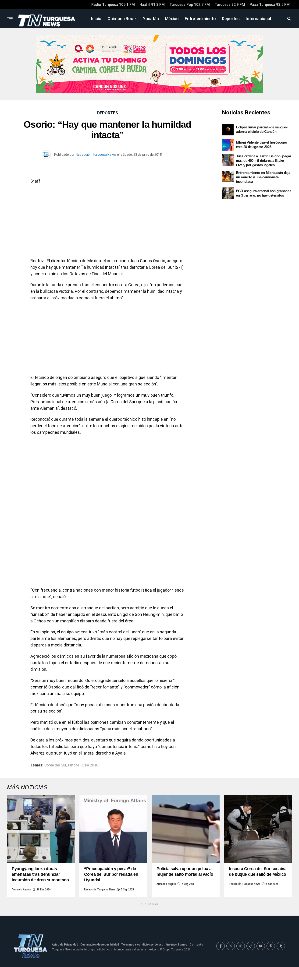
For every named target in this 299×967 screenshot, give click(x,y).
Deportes (231, 18)
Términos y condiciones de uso (142, 944)
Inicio (96, 18)
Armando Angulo (21, 889)
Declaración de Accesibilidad (99, 944)
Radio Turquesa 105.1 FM (113, 4)
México (172, 18)
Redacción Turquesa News (96, 154)
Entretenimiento (200, 18)
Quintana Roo (120, 18)
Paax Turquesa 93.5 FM (270, 4)
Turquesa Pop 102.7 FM (189, 4)
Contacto (196, 944)
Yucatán (151, 18)
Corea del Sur (55, 765)
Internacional (258, 18)
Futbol (73, 765)
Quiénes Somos (176, 944)
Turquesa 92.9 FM (229, 4)
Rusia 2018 (89, 765)
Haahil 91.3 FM (152, 4)
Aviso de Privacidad (65, 944)
